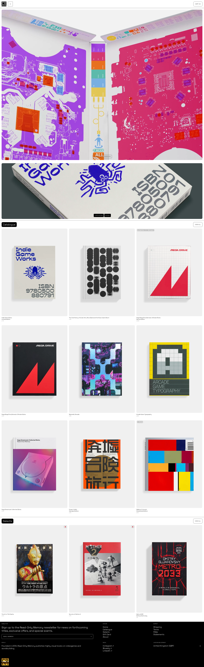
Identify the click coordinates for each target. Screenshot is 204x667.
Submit (90, 636)
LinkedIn (107, 651)
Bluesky (107, 648)
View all (198, 224)
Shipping (157, 627)
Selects (7, 521)
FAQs (155, 632)
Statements (158, 634)
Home (105, 627)
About (105, 637)
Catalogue (9, 224)
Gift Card (107, 634)
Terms (156, 629)
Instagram (108, 646)
